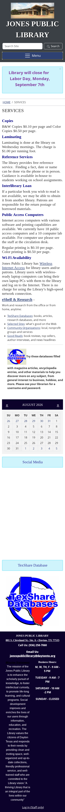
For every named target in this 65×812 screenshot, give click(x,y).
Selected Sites (16, 324)
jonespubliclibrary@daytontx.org (32, 656)
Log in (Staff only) (33, 807)
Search (55, 46)
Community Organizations (23, 328)
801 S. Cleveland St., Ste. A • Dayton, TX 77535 (32, 640)
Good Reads (15, 336)
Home (6, 102)
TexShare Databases (20, 316)
